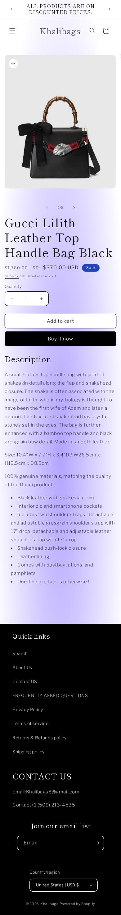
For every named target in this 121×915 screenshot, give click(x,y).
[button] (12, 31)
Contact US (24, 681)
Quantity (13, 286)
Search (20, 653)
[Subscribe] (97, 843)
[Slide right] (74, 208)
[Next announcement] (109, 9)
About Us (22, 667)
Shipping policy (28, 751)
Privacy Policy (27, 709)
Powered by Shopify (78, 904)
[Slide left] (47, 208)
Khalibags (49, 904)
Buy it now (60, 339)
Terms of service (30, 723)
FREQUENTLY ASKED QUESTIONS (50, 695)
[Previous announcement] (11, 9)
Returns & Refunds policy (39, 737)
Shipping (12, 276)
